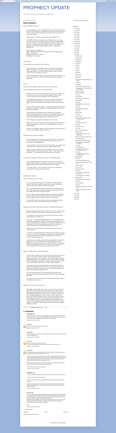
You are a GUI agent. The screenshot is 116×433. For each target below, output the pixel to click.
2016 (75, 47)
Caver (28, 350)
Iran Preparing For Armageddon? (82, 98)
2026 (75, 28)
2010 (75, 195)
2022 (75, 36)
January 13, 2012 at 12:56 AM (33, 406)
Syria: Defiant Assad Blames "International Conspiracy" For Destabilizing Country (41, 157)
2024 (75, 32)
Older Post (65, 412)
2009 (75, 197)
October (77, 59)
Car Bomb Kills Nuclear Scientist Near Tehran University (36, 64)
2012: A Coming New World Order (82, 175)
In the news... (78, 77)
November (78, 57)
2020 (75, 39)
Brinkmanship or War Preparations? (83, 140)
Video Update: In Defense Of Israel (82, 86)
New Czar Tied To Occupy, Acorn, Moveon (33, 178)
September (78, 61)
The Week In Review (79, 126)
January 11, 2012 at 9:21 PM (33, 388)
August (77, 63)
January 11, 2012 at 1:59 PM (33, 328)
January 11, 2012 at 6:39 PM (33, 346)
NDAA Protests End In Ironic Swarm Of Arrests (34, 285)
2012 (75, 54)
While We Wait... (78, 112)
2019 (75, 41)
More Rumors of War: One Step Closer (83, 136)
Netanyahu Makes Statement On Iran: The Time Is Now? (83, 118)
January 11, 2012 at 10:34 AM (33, 320)
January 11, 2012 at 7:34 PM (33, 368)
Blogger (63, 422)
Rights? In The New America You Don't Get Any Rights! (36, 251)
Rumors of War (78, 167)
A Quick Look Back (79, 183)
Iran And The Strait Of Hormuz (81, 130)
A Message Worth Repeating (81, 108)
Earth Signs (77, 102)
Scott (28, 324)
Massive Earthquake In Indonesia (31, 26)
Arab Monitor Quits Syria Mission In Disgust (33, 135)
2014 (75, 50)
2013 (75, 52)
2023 (75, 34)
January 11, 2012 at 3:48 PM (33, 337)
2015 (75, 48)
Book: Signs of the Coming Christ (81, 20)
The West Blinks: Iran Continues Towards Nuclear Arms (82, 149)
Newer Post (26, 412)
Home (46, 412)
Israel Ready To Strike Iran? (81, 122)
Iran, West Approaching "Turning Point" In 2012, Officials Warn (37, 89)
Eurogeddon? (78, 84)
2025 (75, 30)
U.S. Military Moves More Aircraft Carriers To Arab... (82, 154)
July (76, 65)
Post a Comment (28, 409)
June (77, 67)
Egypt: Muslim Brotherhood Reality (82, 179)
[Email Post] (46, 307)
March (77, 72)
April (77, 70)
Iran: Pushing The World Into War (82, 160)
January (77, 76)
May (77, 68)
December (78, 56)
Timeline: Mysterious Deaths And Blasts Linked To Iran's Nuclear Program (40, 86)
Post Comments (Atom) (34, 414)
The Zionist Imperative (80, 93)
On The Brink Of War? (80, 138)
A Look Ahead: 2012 (79, 147)
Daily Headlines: (78, 96)
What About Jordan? (79, 169)
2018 (75, 43)
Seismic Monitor (27, 61)
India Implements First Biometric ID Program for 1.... (82, 143)
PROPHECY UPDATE (46, 7)
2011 (75, 193)
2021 (75, 37)
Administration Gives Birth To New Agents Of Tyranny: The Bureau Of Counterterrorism (43, 207)
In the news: (77, 145)
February (78, 74)
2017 (75, 45)
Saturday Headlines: (79, 91)
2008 (75, 199)
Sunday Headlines (79, 165)
